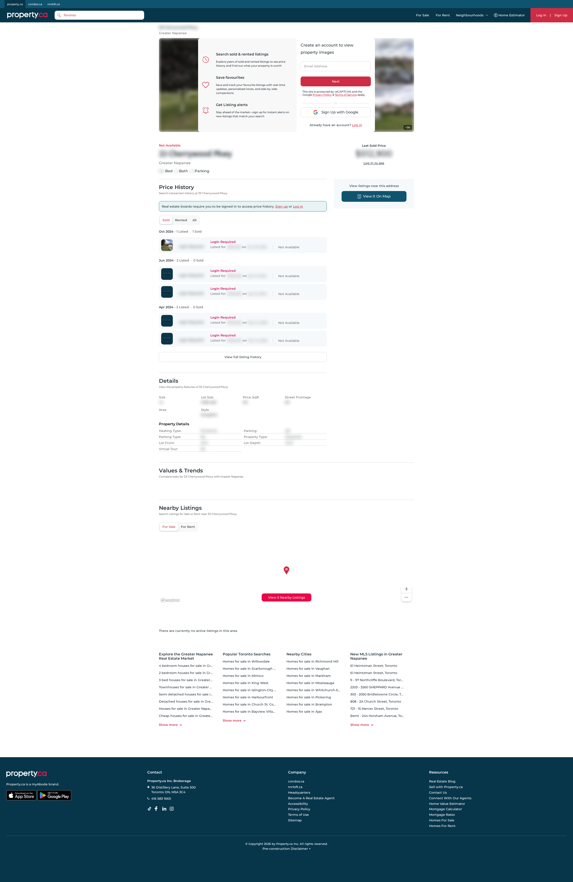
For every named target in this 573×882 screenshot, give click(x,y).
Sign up (281, 206)
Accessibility (298, 804)
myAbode (40, 784)
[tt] (150, 808)
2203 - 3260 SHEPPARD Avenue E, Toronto (383, 687)
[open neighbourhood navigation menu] (487, 15)
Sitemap (295, 820)
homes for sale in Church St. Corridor (253, 704)
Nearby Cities (298, 654)
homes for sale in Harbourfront (248, 697)
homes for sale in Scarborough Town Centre (258, 669)
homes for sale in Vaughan (308, 669)
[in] (172, 808)
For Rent (443, 15)
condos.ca (35, 4)
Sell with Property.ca (446, 787)
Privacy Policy (322, 94)
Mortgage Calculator (445, 809)
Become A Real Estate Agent (311, 798)
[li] (165, 808)
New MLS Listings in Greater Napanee (376, 656)
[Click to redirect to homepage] (27, 15)
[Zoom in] (406, 589)
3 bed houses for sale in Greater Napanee (192, 680)
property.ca (15, 4)
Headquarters (299, 793)
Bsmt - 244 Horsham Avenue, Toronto (380, 716)
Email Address (313, 65)
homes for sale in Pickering (308, 697)
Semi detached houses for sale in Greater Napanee (200, 694)
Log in (357, 125)
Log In (541, 15)
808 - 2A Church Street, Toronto (375, 701)
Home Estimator (511, 15)
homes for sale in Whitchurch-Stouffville (319, 690)
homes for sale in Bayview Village (250, 712)
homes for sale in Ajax (304, 712)
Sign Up (560, 15)
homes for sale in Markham (308, 676)
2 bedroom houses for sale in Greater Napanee (196, 673)
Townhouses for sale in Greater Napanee (191, 687)
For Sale (422, 15)
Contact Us (438, 793)
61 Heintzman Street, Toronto (373, 666)
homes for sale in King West (245, 683)
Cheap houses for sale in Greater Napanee (193, 716)
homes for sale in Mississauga (310, 683)
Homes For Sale (441, 820)
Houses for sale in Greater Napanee (187, 709)
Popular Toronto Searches (246, 654)
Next (336, 81)
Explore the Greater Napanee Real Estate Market (186, 656)
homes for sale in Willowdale (246, 661)
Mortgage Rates (442, 815)
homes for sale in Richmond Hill (312, 661)
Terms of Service (346, 94)
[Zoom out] (406, 597)
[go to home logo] (26, 774)
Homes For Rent (442, 826)
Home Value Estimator (447, 804)
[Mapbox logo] (170, 600)
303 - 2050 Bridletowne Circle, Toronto (381, 694)
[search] (99, 15)
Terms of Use (298, 815)
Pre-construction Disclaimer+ (287, 849)
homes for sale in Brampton (309, 704)
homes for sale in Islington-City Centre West (259, 690)
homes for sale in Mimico (243, 676)
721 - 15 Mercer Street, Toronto (374, 709)
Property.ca (15, 784)
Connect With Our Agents (450, 798)
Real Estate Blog (442, 782)
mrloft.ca (53, 4)
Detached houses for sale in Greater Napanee (196, 701)
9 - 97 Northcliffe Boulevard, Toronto (379, 680)
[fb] (158, 808)
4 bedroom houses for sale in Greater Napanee (197, 666)
